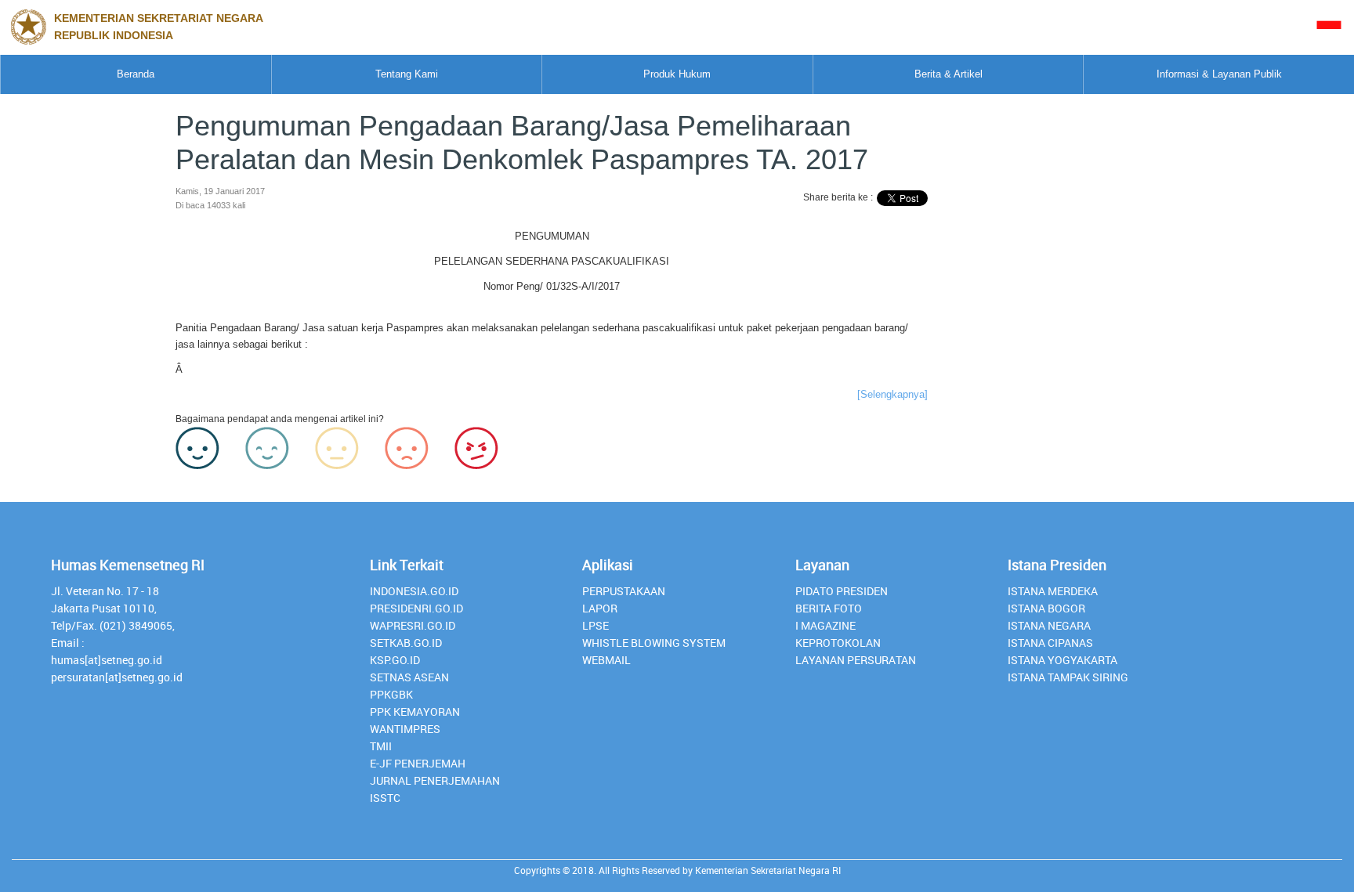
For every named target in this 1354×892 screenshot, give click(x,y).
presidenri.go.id (416, 608)
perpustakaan (623, 590)
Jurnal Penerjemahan (435, 780)
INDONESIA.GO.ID (414, 590)
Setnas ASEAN (409, 677)
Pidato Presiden (841, 590)
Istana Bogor (1046, 608)
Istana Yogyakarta (1062, 659)
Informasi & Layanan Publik (1219, 74)
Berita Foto (828, 608)
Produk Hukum (677, 74)
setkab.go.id (406, 642)
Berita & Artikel (948, 74)
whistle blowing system (654, 642)
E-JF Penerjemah (417, 763)
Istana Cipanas (1050, 642)
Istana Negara (1049, 625)
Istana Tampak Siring (1068, 677)
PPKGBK (391, 694)
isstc (385, 797)
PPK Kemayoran (415, 711)
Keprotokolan (838, 642)
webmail (606, 659)
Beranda (135, 74)
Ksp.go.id (395, 659)
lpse (595, 625)
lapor (599, 608)
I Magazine (825, 625)
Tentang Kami (406, 74)
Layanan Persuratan (855, 659)
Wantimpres (405, 728)
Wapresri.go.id (412, 625)
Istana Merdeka (1053, 590)
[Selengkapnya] (892, 394)
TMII (381, 746)
